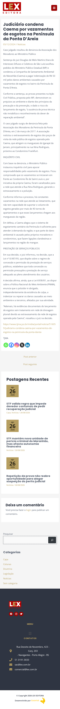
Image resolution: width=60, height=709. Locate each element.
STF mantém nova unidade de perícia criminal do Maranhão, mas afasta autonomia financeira (27, 442)
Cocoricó (35, 700)
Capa (8, 412)
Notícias (21, 44)
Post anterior (30, 356)
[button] (30, 633)
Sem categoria (10, 583)
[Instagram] (16, 345)
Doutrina (7, 568)
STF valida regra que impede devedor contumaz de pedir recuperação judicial (26, 406)
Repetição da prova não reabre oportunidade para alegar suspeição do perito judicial (28, 478)
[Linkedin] (27, 345)
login (28, 509)
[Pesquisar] (52, 540)
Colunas (7, 564)
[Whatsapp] (5, 345)
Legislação (8, 573)
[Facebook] (11, 345)
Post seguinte (30, 364)
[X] (22, 345)
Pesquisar (8, 533)
